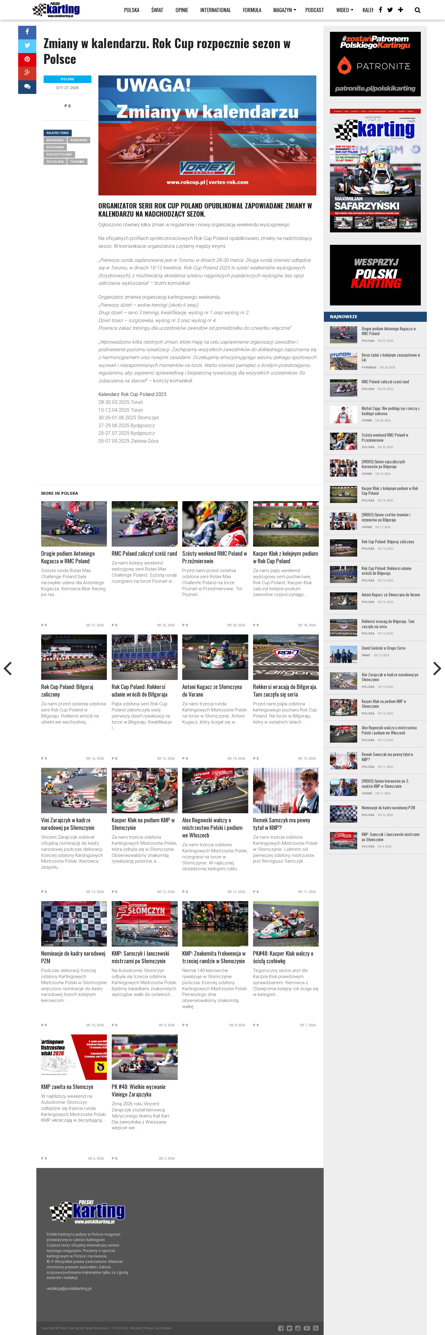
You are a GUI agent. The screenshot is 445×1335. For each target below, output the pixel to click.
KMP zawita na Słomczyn (67, 1086)
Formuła (252, 10)
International (215, 10)
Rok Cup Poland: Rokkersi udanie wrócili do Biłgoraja (139, 690)
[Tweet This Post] (27, 46)
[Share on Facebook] (27, 32)
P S (67, 106)
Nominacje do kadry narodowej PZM (73, 957)
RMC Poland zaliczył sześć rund (144, 553)
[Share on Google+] (27, 73)
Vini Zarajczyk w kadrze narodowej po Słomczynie (67, 823)
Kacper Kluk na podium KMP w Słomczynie (143, 823)
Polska (131, 10)
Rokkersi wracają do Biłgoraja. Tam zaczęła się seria (285, 690)
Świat (157, 10)
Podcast (314, 10)
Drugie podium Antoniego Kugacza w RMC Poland (68, 557)
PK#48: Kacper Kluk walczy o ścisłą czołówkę (283, 957)
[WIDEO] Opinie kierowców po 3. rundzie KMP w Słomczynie (385, 784)
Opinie (182, 10)
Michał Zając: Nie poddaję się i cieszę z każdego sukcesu (391, 411)
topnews (77, 161)
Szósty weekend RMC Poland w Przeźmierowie (214, 557)
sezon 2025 (55, 161)
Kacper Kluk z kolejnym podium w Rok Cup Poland (285, 557)
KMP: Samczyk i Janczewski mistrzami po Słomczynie (140, 957)
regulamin (55, 147)
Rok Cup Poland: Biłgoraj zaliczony (67, 690)
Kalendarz (55, 140)
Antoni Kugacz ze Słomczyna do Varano (212, 690)
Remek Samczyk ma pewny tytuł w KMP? (281, 823)
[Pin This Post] (27, 60)
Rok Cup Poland (59, 154)
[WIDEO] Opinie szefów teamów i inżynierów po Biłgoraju (386, 517)
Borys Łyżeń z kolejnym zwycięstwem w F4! (391, 358)
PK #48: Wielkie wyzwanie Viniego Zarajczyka (139, 1090)
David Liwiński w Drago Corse (384, 648)
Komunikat (79, 140)
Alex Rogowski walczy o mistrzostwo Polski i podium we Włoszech (212, 827)
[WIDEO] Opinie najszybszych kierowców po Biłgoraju (383, 464)
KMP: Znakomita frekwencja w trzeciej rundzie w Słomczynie (214, 957)
